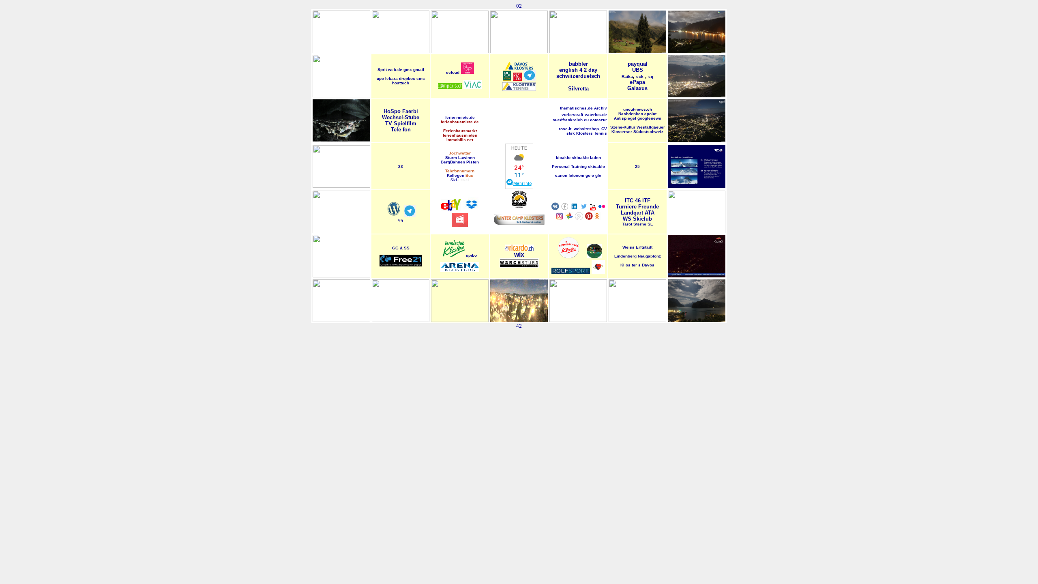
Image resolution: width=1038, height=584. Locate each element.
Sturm (451, 157)
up (379, 78)
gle (598, 175)
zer (576, 76)
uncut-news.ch (637, 109)
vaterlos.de (596, 114)
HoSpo (392, 111)
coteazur (598, 120)
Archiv (600, 108)
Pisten (472, 162)
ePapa (637, 82)
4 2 (583, 70)
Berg (445, 162)
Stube (412, 117)
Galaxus (637, 88)
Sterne (639, 224)
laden (595, 157)
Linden (621, 256)
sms (420, 78)
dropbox (407, 78)
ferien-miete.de (460, 117)
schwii (564, 76)
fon (407, 130)
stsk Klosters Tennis (586, 133)
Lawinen (466, 157)
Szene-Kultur (622, 127)
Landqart (632, 213)
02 (519, 6)
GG (395, 248)
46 (638, 201)
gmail (418, 69)
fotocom (576, 175)
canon (561, 175)
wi (517, 254)
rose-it (565, 129)
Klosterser (621, 131)
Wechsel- (393, 117)
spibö (471, 255)
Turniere (626, 207)
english (568, 70)
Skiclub (642, 219)
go (587, 175)
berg (632, 256)
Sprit (382, 69)
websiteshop (586, 129)
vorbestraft (572, 114)
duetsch (590, 76)
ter (635, 265)
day (592, 70)
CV (604, 129)
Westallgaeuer (651, 127)
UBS (637, 70)
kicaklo (563, 157)
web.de (395, 69)
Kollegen (455, 175)
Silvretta (578, 89)
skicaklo (580, 157)
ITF (646, 201)
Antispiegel (625, 118)
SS (407, 248)
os (629, 265)
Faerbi (410, 111)
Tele (397, 130)
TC (629, 201)
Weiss (628, 247)
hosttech (400, 83)
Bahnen (457, 162)
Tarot (627, 224)
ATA (649, 213)
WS (627, 219)
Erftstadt (644, 247)
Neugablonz (649, 256)
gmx (407, 69)
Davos (648, 265)
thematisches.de (576, 108)
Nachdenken (630, 114)
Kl (623, 265)
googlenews (649, 118)
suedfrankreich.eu (571, 120)
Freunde (648, 207)
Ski (453, 180)
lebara (391, 78)
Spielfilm (405, 123)
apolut (650, 114)
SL (650, 224)
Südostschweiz (648, 131)
